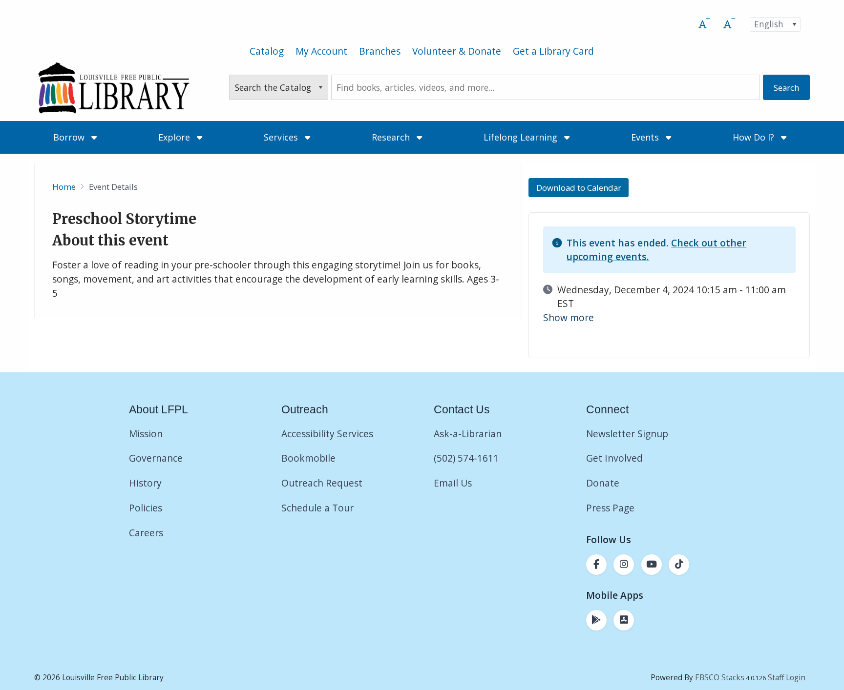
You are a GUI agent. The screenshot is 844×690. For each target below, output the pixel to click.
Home (64, 186)
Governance (156, 458)
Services (282, 137)
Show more (568, 317)
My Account (321, 51)
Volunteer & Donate (456, 51)
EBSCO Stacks (719, 677)
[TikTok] (679, 564)
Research (392, 137)
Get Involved (614, 458)
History (145, 482)
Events (646, 137)
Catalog (267, 51)
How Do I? (755, 137)
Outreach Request (321, 482)
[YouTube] (651, 564)
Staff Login (786, 677)
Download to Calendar (578, 187)
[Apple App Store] (623, 620)
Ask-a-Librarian (468, 433)
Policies (145, 507)
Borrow (70, 137)
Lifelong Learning (522, 137)
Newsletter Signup (627, 433)
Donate (604, 482)
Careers (146, 532)
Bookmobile (308, 458)
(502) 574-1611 (466, 458)
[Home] (113, 88)
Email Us (453, 482)
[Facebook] (596, 564)
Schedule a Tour (317, 507)
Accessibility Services (327, 433)
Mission (146, 433)
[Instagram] (623, 564)
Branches (380, 51)
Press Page (610, 507)
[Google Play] (596, 620)
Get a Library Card (553, 51)
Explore (175, 137)
